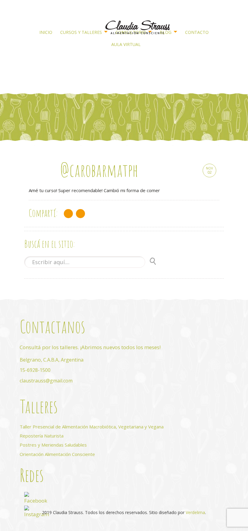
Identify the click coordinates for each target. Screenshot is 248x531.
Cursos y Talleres (81, 32)
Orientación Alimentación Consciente (57, 454)
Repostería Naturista (42, 436)
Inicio (45, 32)
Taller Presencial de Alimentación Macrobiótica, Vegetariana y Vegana (92, 427)
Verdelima (195, 512)
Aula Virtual (126, 44)
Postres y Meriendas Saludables (53, 445)
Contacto (197, 32)
